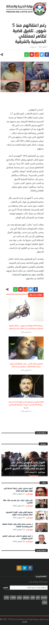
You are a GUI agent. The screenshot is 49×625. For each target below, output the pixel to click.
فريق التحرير (41, 472)
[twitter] (41, 54)
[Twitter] (24, 568)
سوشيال (26, 597)
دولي (19, 597)
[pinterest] (31, 54)
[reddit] (36, 54)
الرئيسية (44, 597)
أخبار (37, 597)
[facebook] (47, 54)
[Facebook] (30, 568)
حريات (32, 47)
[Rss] (19, 568)
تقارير (32, 597)
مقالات (13, 597)
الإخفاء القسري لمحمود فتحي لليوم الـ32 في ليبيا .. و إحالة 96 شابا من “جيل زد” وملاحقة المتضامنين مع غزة (26, 405)
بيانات (6, 597)
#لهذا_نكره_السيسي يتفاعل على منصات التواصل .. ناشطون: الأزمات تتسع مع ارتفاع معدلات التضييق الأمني (25, 465)
